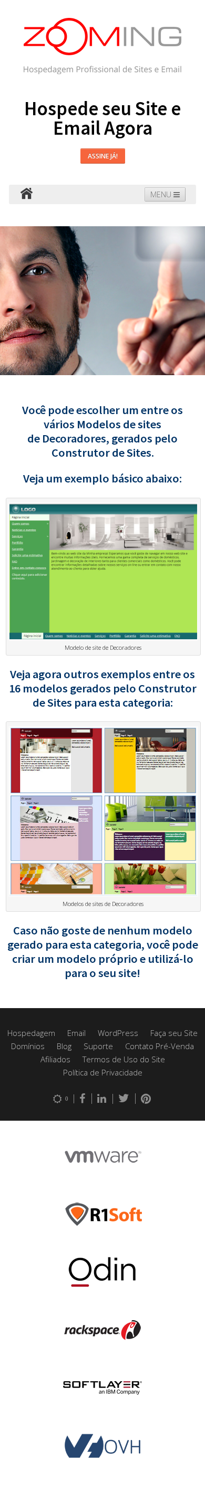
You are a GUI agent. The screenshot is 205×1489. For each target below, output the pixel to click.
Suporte (98, 1046)
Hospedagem (31, 1033)
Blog (64, 1046)
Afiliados (55, 1059)
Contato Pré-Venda (159, 1046)
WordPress (118, 1033)
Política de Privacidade (102, 1072)
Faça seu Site (174, 1033)
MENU (161, 194)
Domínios (28, 1046)
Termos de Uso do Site (124, 1059)
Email (76, 1033)
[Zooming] (26, 194)
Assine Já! (103, 156)
